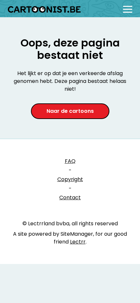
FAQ (70, 161)
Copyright (70, 179)
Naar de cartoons (70, 111)
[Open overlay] (127, 9)
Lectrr (78, 241)
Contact (70, 197)
